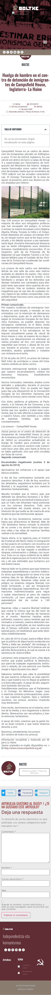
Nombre (6, 867)
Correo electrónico (12, 879)
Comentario (8, 831)
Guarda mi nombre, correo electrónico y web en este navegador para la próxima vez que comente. (25, 906)
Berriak (39, 107)
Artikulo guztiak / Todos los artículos (34, 772)
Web (3, 890)
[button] (45, 42)
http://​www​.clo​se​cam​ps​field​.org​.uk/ (23, 748)
